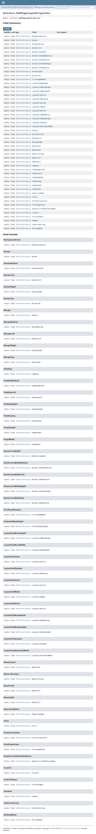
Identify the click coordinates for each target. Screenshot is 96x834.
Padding (35, 166)
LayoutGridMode (38, 107)
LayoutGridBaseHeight (41, 87)
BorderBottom (37, 44)
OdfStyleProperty (23, 36)
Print (34, 197)
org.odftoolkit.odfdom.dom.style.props (16, 7)
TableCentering (38, 224)
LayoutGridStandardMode (42, 126)
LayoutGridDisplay (40, 99)
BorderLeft (37, 48)
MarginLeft (37, 138)
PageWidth (36, 189)
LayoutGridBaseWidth (41, 91)
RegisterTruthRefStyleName (44, 209)
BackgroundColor (39, 36)
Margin (35, 130)
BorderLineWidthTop (40, 68)
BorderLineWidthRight (41, 64)
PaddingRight (37, 177)
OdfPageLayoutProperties (44, 7)
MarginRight (37, 142)
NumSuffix (36, 162)
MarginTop (36, 146)
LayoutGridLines (39, 103)
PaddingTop (37, 181)
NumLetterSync (38, 154)
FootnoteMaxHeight (40, 83)
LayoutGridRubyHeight (41, 118)
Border (35, 40)
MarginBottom (37, 134)
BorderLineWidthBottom (42, 56)
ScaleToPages (37, 217)
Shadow (35, 221)
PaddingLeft (37, 173)
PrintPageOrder (38, 205)
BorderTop (36, 75)
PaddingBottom (38, 170)
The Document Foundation (69, 828)
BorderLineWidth (39, 52)
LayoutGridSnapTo (39, 122)
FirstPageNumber (39, 79)
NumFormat (36, 150)
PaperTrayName (38, 193)
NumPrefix (36, 158)
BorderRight (37, 71)
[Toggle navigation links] (3, 2)
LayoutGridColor (39, 95)
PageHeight (37, 185)
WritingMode (37, 228)
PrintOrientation (39, 201)
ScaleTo (35, 213)
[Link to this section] (22, 23)
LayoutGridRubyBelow (41, 115)
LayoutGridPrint (39, 111)
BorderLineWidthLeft (41, 60)
